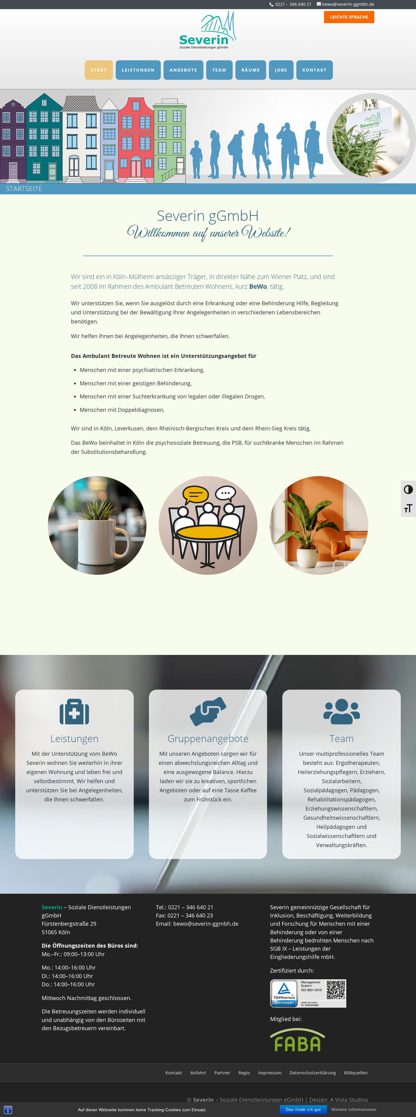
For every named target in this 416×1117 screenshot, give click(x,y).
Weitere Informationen (353, 1109)
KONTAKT (314, 70)
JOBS (281, 70)
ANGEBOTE (183, 70)
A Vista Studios (349, 1099)
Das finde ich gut (303, 1109)
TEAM (219, 70)
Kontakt (173, 1073)
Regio (244, 1073)
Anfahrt (198, 1073)
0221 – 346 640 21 (293, 4)
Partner (222, 1073)
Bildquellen (356, 1073)
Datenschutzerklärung (313, 1073)
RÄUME (250, 70)
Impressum (269, 1073)
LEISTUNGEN (138, 70)
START (99, 70)
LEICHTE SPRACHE (349, 17)
